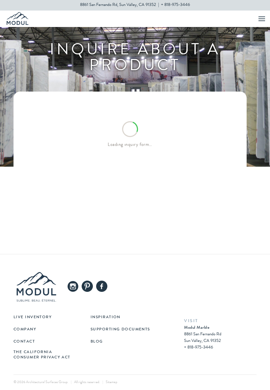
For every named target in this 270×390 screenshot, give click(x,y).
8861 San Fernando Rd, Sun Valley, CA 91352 (118, 5)
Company (25, 330)
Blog (97, 342)
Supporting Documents (120, 330)
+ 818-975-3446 (175, 5)
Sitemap (111, 382)
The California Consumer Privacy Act (42, 355)
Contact (24, 342)
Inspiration (106, 318)
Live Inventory (33, 318)
